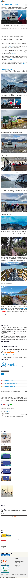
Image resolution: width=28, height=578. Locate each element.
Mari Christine (7, 413)
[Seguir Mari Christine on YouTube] (23, 414)
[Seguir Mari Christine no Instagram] (26, 414)
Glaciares (11, 408)
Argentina (9, 408)
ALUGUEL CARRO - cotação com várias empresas (10, 383)
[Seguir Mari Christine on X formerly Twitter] (22, 414)
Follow (2, 530)
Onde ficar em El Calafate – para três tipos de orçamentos (9, 354)
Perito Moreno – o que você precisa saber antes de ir (9, 365)
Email (2, 368)
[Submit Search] (1, 503)
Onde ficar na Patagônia (5, 353)
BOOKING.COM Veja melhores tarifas (8, 380)
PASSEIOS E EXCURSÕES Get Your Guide (9, 386)
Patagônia (13, 408)
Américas (7, 408)
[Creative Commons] (16, 558)
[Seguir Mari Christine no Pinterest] (25, 414)
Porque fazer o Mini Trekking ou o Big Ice (8, 364)
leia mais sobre (13, 53)
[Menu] (26, 1)
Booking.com (2, 500)
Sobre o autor (3, 411)
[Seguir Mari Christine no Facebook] (21, 414)
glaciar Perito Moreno (12, 65)
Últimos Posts (8, 411)
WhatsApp (12, 352)
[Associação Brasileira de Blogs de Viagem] (4, 561)
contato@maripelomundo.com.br (21, 333)
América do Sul (2, 408)
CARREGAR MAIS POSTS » (5, 555)
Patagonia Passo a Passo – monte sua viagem (8, 363)
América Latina (5, 408)
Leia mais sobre (23, 63)
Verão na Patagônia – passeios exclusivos (8, 362)
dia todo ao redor (10, 46)
